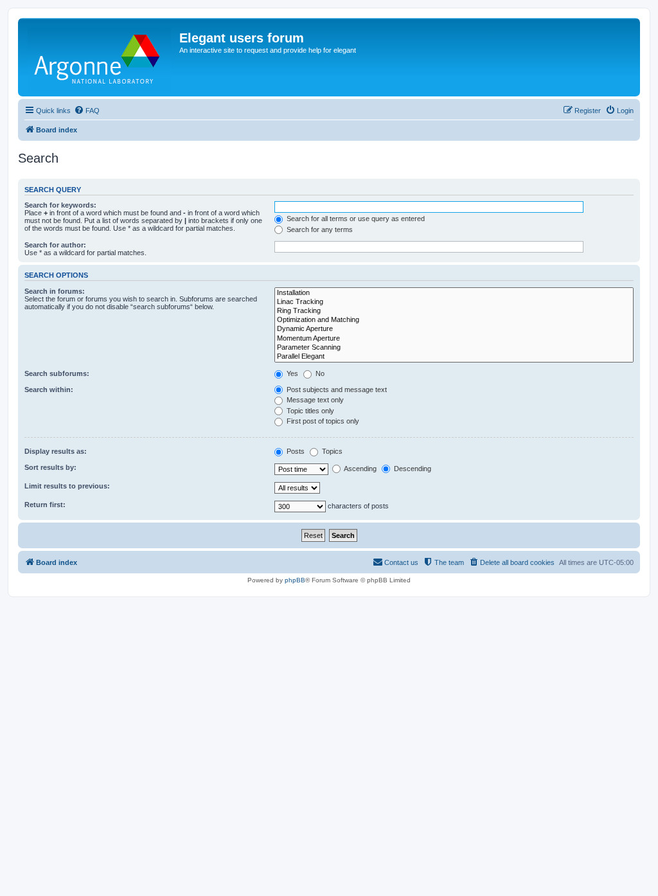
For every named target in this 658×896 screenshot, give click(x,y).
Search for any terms (319, 229)
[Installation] (454, 293)
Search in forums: (54, 291)
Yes (291, 373)
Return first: (45, 504)
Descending (411, 468)
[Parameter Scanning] (454, 347)
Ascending (359, 468)
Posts (295, 451)
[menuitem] (87, 110)
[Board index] (100, 57)
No (319, 373)
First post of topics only (322, 421)
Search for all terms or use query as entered (355, 218)
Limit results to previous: (67, 486)
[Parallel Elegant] (454, 356)
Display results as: (55, 451)
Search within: (48, 389)
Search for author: (55, 245)
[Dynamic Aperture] (454, 329)
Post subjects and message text (336, 389)
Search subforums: (56, 373)
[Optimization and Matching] (454, 320)
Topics (331, 451)
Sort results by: (50, 467)
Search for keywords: (60, 205)
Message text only (314, 400)
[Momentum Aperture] (454, 338)
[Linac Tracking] (454, 302)
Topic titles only (309, 411)
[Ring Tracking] (454, 311)
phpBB (295, 580)
